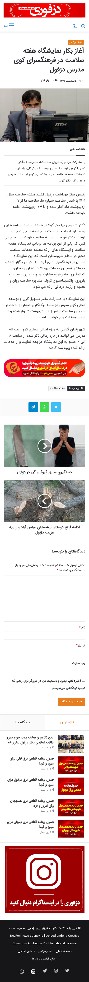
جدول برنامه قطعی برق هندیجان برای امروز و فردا (32, 803)
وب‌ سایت (78, 663)
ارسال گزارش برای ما (44, 959)
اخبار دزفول (76, 43)
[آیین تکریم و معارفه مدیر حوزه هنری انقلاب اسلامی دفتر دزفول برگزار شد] (71, 744)
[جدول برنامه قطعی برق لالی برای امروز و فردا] (71, 765)
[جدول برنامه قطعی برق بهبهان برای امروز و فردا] (71, 829)
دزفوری (31, 928)
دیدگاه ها (22, 722)
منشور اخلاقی (26, 951)
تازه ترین (67, 722)
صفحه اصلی (63, 951)
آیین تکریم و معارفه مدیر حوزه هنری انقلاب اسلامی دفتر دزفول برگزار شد (30, 740)
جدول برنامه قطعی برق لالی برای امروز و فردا (32, 761)
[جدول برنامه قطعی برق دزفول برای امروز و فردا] (71, 786)
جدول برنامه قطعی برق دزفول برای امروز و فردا (30, 782)
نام (82, 627)
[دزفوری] (44, 10)
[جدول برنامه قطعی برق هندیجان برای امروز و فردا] (71, 807)
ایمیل (80, 645)
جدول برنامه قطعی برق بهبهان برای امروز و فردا (30, 824)
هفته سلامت (57, 388)
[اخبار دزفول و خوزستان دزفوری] (44, 367)
